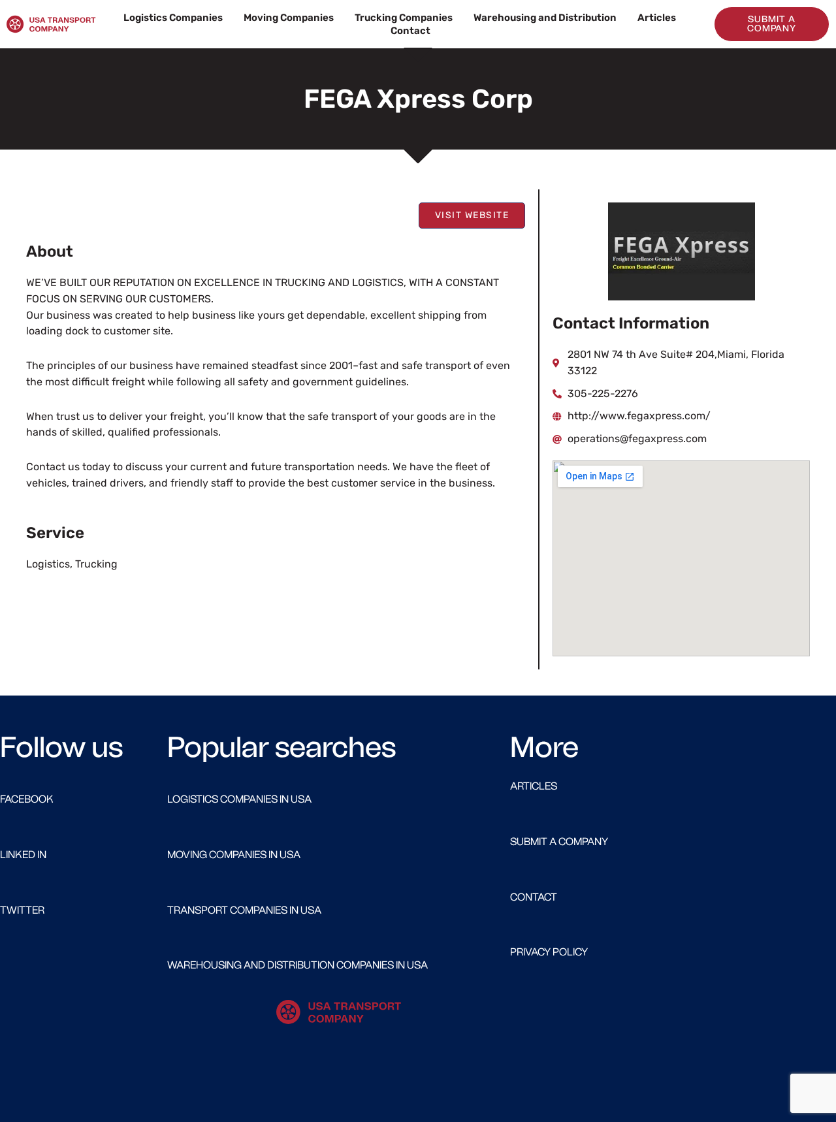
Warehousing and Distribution (545, 18)
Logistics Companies (173, 18)
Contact (410, 31)
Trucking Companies (404, 18)
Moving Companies (289, 18)
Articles (656, 18)
